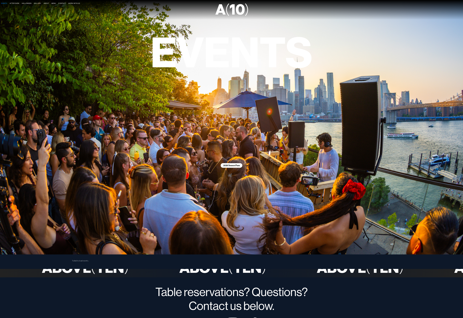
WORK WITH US (74, 3)
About (46, 3)
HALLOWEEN (26, 3)
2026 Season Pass (231, 165)
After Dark (14, 3)
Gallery (37, 3)
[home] (231, 10)
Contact (62, 3)
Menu (53, 3)
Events (4, 3)
